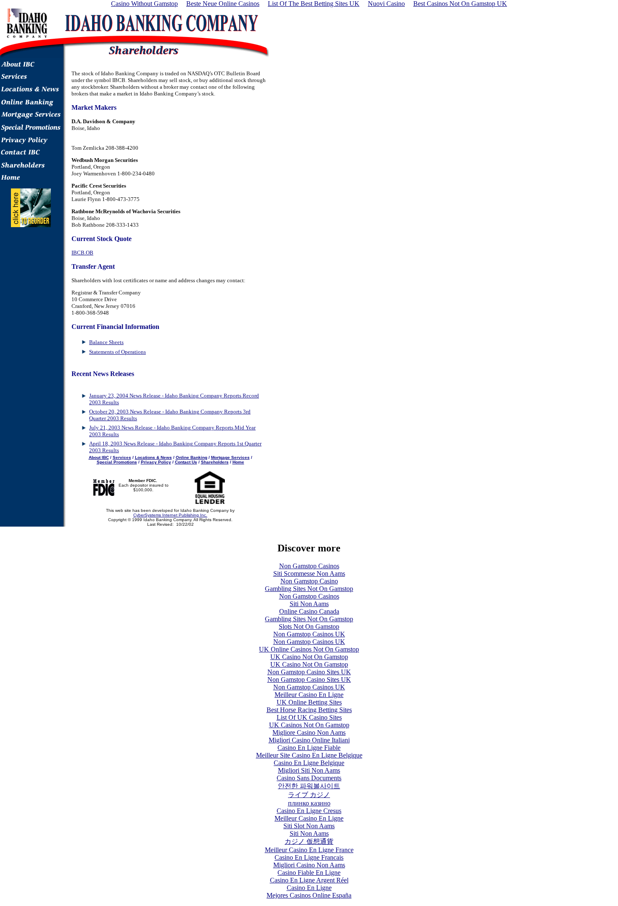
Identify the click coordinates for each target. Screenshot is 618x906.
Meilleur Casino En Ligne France (309, 849)
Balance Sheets (106, 342)
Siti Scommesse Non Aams (309, 573)
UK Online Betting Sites (309, 702)
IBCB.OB (82, 252)
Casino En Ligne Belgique (309, 762)
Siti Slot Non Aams (309, 825)
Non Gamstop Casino (309, 581)
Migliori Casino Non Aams (309, 865)
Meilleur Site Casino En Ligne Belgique (309, 755)
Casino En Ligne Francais (309, 857)
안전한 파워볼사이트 (309, 785)
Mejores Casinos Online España (309, 895)
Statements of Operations (117, 352)
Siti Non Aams (309, 603)
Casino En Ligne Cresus (309, 810)
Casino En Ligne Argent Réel (309, 880)
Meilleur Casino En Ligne (309, 694)
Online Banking (191, 457)
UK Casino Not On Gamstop (309, 656)
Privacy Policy (156, 462)
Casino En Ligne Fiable (309, 747)
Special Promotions (117, 462)
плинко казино (309, 803)
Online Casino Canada (309, 611)
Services (122, 457)
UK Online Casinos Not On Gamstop (309, 649)
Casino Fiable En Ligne (309, 872)
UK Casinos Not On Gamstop (309, 725)
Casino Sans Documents (309, 777)
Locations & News (153, 457)
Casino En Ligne (309, 887)
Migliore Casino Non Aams (309, 732)
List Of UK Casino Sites (309, 717)
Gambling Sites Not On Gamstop (309, 588)
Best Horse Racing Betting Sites (309, 709)
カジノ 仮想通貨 (309, 841)
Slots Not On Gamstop (309, 626)
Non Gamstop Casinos (309, 566)
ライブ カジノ (309, 794)
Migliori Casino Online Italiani (309, 740)
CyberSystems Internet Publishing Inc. (170, 515)
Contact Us (186, 462)
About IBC (99, 457)
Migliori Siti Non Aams (309, 770)
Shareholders (215, 462)
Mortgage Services (230, 457)
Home (238, 462)
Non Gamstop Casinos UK (309, 634)
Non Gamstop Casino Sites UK (309, 672)
